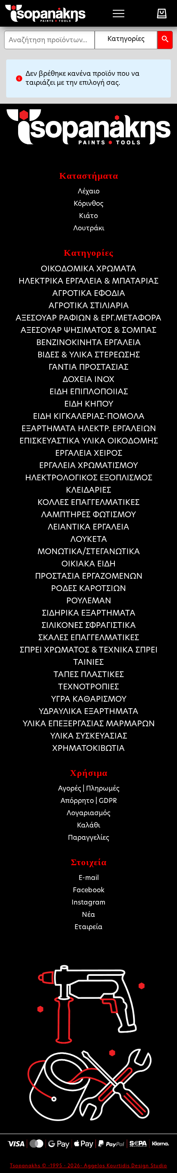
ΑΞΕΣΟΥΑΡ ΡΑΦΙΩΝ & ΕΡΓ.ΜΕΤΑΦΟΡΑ (88, 317)
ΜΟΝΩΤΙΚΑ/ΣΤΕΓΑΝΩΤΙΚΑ (88, 551)
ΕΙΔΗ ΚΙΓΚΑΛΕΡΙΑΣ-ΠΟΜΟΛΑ (88, 416)
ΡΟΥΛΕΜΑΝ (88, 600)
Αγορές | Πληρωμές (88, 788)
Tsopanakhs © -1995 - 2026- (47, 1165)
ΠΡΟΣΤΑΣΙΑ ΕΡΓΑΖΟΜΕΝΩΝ (88, 576)
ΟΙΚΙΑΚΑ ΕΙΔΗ (88, 563)
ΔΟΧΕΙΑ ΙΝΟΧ (88, 379)
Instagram (88, 902)
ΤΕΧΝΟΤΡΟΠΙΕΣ (88, 686)
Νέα (88, 914)
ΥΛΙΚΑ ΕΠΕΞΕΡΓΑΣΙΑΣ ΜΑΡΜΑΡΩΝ (89, 723)
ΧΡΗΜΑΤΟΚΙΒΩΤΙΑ (88, 748)
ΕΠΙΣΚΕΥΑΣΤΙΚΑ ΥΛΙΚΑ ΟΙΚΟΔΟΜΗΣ (88, 440)
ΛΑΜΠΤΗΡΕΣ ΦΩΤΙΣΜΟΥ (88, 514)
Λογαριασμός (88, 813)
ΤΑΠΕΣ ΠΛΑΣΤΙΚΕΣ (89, 674)
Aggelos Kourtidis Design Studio (125, 1165)
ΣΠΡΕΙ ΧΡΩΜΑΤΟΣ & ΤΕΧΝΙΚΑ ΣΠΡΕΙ (89, 649)
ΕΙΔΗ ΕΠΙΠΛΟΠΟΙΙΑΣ (88, 391)
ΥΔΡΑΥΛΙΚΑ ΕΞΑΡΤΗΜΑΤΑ (88, 711)
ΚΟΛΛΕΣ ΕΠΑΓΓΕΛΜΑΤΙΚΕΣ (88, 502)
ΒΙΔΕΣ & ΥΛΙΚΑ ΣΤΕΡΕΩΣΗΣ (88, 354)
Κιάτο (88, 216)
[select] (126, 40)
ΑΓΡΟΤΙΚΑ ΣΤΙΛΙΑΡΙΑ (89, 305)
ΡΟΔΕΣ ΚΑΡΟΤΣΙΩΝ (88, 588)
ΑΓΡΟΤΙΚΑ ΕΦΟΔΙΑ (88, 293)
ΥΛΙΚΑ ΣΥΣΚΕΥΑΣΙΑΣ (88, 735)
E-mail (89, 877)
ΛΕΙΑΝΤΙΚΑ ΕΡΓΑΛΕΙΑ (88, 526)
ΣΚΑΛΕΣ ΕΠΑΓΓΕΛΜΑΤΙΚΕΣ (88, 637)
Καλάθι (88, 825)
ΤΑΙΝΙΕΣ (88, 662)
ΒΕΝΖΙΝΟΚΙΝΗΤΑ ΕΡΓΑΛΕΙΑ (88, 342)
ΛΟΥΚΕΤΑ (88, 539)
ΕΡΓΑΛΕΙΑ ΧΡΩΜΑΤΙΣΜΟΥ (88, 465)
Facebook (89, 890)
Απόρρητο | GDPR (89, 800)
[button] (165, 40)
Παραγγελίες (88, 837)
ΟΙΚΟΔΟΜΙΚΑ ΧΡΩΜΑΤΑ (88, 268)
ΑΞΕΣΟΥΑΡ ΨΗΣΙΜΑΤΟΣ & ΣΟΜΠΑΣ (88, 330)
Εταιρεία (88, 927)
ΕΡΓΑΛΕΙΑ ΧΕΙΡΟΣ (88, 453)
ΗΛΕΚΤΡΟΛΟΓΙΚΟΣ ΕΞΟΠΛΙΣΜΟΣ (88, 477)
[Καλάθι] (162, 13)
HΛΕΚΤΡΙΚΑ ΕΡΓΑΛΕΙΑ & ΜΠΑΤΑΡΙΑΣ (88, 280)
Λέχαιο (89, 191)
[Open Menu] (118, 13)
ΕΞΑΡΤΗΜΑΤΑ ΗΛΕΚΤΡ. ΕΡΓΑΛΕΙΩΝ (88, 428)
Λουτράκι (88, 228)
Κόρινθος (88, 203)
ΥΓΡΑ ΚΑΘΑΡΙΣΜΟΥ (88, 699)
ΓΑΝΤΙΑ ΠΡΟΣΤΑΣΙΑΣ (88, 367)
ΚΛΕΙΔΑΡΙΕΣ (88, 490)
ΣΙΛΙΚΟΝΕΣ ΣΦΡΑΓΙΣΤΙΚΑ (89, 625)
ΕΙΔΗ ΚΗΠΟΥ (88, 403)
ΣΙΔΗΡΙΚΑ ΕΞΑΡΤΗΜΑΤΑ (88, 612)
